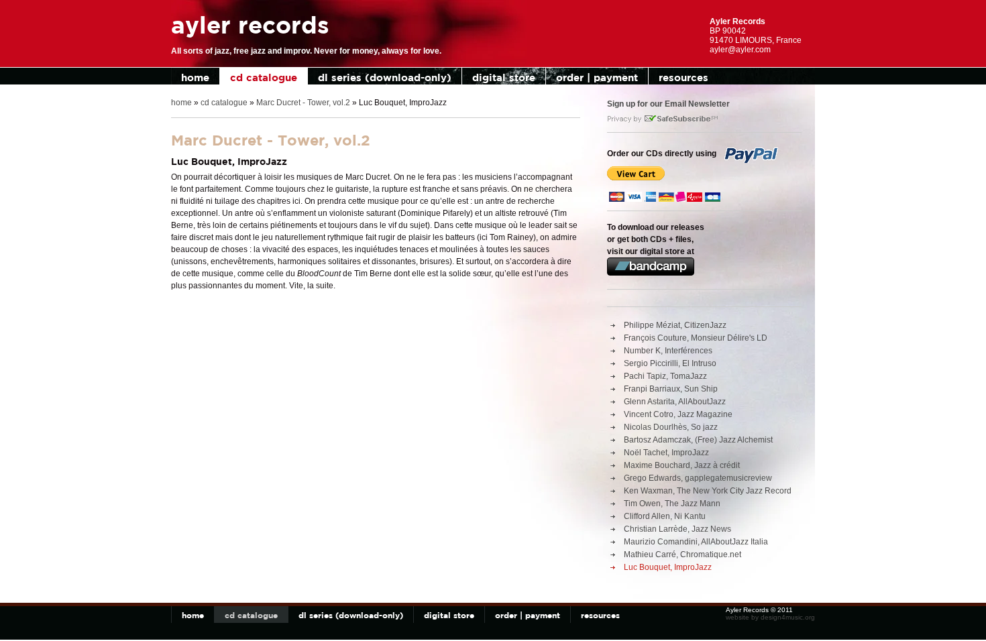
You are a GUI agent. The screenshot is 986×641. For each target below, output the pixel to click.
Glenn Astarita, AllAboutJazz (675, 401)
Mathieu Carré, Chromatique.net (682, 554)
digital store (503, 77)
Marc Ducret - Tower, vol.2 (303, 102)
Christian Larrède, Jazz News (677, 529)
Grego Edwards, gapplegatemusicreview (698, 478)
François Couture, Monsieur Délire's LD (695, 338)
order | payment (597, 77)
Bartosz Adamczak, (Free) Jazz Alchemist (698, 440)
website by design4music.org (770, 617)
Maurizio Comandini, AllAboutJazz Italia (696, 541)
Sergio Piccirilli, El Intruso (670, 363)
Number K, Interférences (668, 350)
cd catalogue (263, 77)
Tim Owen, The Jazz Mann (672, 503)
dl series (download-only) (384, 77)
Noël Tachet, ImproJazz (666, 452)
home (195, 77)
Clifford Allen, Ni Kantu (665, 516)
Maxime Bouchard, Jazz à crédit (682, 465)
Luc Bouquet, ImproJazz (668, 567)
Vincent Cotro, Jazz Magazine (678, 414)
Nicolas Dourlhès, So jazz (671, 427)
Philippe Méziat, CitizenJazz (675, 325)
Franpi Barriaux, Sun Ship (671, 389)
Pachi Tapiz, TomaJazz (665, 376)
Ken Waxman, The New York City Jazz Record (707, 491)
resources (683, 77)
